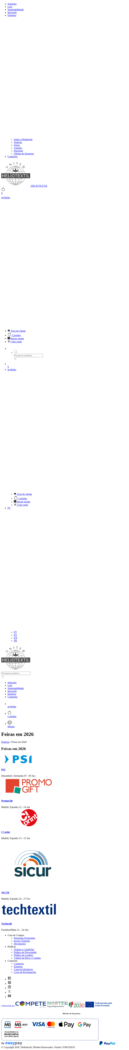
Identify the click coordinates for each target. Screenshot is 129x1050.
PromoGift (7, 800)
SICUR (5, 892)
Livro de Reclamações (25, 972)
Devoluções (20, 943)
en (15, 638)
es (15, 635)
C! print (5, 832)
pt (15, 632)
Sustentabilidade (16, 9)
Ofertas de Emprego (24, 153)
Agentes (18, 148)
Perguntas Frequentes (24, 938)
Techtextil (6, 923)
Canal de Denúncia (23, 969)
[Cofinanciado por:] (63, 1007)
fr (15, 640)
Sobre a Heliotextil (23, 139)
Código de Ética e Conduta (27, 958)
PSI (3, 769)
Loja (10, 6)
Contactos (12, 156)
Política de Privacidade (25, 952)
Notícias (18, 142)
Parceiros (18, 150)
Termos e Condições (24, 949)
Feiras (17, 145)
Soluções (12, 4)
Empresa (18, 966)
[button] (64, 261)
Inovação (12, 12)
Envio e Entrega (22, 941)
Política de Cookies (23, 955)
